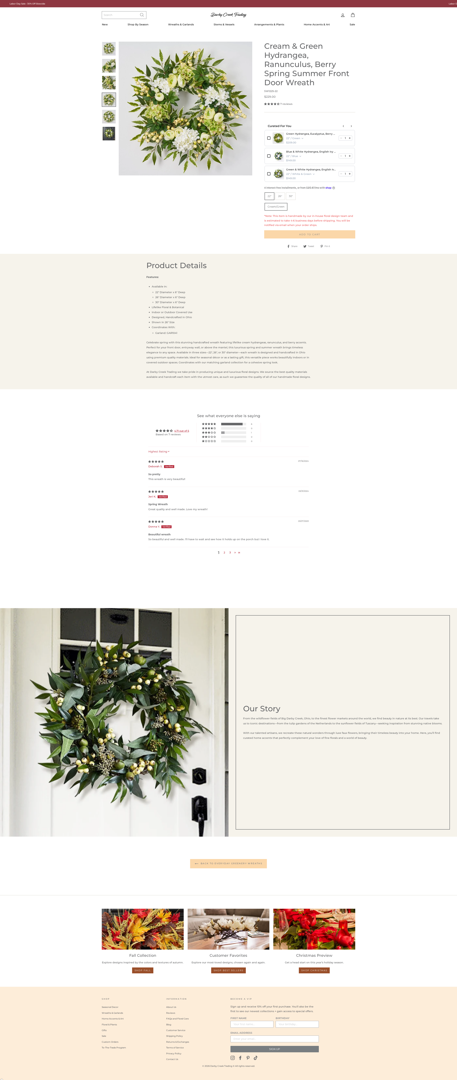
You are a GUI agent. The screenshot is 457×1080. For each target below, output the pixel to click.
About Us (171, 1007)
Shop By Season (138, 24)
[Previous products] (343, 126)
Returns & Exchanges (177, 1042)
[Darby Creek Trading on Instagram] (232, 1058)
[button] (272, 104)
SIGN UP (274, 1049)
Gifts (104, 1030)
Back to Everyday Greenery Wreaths (231, 863)
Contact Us (172, 1059)
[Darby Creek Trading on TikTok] (255, 1058)
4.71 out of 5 (181, 430)
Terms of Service (175, 1047)
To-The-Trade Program (114, 1047)
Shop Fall (143, 970)
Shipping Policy (174, 1036)
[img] (156, 461)
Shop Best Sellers (228, 970)
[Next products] (351, 126)
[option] (185, 108)
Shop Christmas (314, 970)
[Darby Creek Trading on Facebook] (240, 1058)
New (105, 24)
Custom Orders (110, 1042)
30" (291, 196)
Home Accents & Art (317, 24)
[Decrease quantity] (341, 138)
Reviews (170, 1013)
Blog (168, 1024)
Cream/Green (276, 206)
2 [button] (224, 552)
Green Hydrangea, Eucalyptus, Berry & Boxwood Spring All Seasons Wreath (311, 133)
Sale (352, 24)
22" (269, 196)
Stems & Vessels (224, 24)
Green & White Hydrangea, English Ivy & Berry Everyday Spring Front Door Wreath (311, 169)
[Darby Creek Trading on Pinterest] (248, 1058)
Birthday (282, 1018)
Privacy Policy (173, 1053)
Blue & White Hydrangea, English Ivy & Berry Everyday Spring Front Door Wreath (311, 151)
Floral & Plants (109, 1024)
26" (280, 196)
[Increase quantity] (349, 138)
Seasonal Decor (110, 1007)
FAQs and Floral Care (177, 1018)
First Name (238, 1018)
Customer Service (175, 1030)
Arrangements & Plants (269, 24)
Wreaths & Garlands (181, 24)
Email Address (241, 1032)
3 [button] (230, 552)
